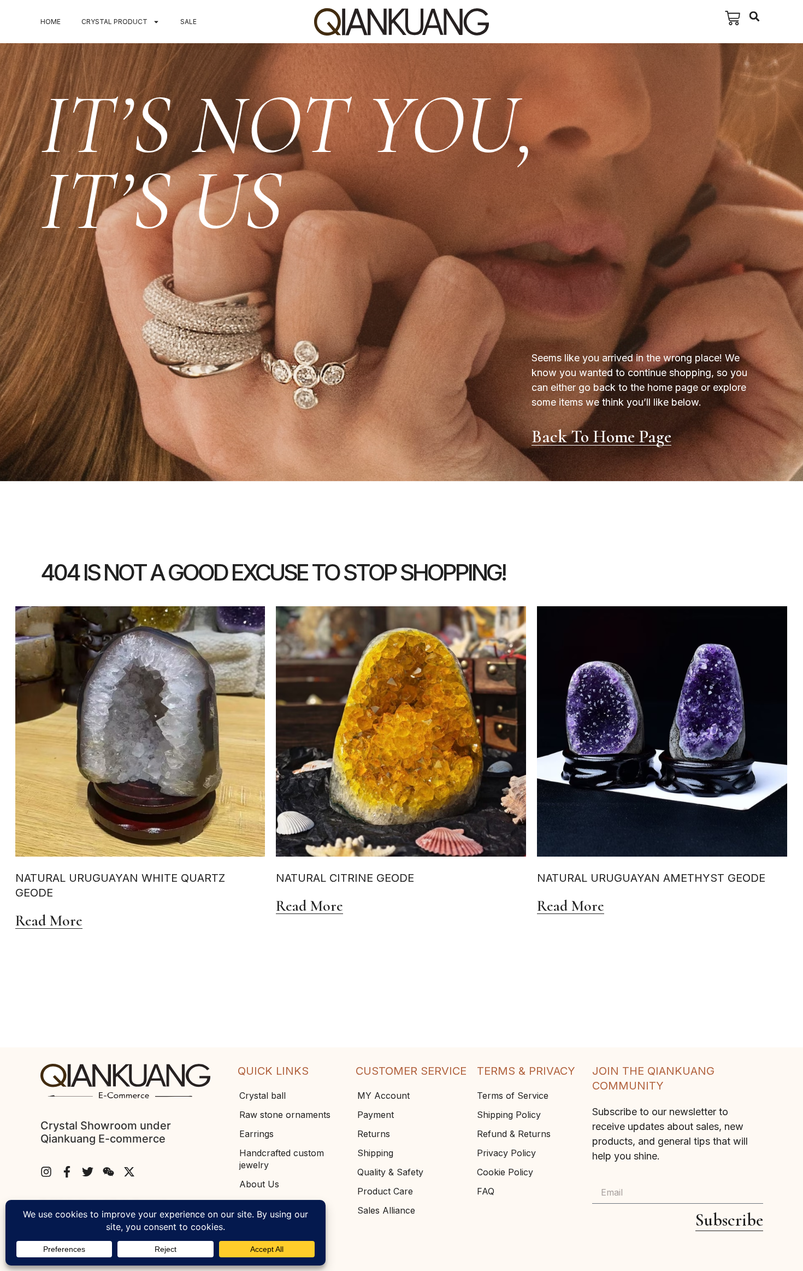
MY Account (383, 1095)
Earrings (256, 1133)
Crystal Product (114, 21)
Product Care (385, 1191)
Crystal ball (262, 1095)
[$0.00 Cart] (732, 18)
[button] (754, 16)
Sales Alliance (386, 1210)
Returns (373, 1133)
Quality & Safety (390, 1172)
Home (50, 21)
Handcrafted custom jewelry (281, 1158)
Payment (375, 1114)
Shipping (375, 1152)
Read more (48, 921)
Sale (188, 21)
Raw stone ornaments (284, 1114)
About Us (259, 1184)
